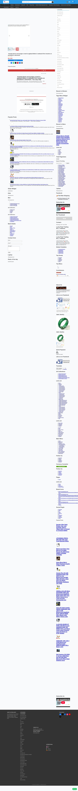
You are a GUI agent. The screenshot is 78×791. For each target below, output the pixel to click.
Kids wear (60, 116)
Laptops (59, 111)
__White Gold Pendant (62, 403)
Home (59, 383)
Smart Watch (59, 82)
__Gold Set (60, 398)
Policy (11, 228)
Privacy (37, 111)
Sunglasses (60, 114)
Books (59, 102)
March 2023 (60, 180)
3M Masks (60, 105)
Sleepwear (60, 100)
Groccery (60, 120)
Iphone (59, 108)
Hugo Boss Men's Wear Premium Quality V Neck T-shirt (20, 140)
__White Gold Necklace (62, 402)
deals (58, 24)
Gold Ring (58, 27)
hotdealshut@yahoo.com (14, 203)
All (57, 17)
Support (11, 235)
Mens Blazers (61, 97)
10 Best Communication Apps (15, 220)
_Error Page (60, 450)
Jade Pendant (59, 40)
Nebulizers (60, 103)
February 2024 (61, 173)
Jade (58, 38)
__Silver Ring (61, 410)
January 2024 (61, 174)
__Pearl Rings (61, 390)
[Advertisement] (17, 15)
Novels (59, 101)
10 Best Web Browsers (14, 219)
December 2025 (61, 166)
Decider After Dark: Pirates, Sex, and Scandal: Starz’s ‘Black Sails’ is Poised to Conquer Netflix (28, 120)
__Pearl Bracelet (61, 386)
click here (37, 68)
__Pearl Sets (60, 391)
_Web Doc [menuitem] (11, 7)
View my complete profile (61, 274)
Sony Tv (59, 121)
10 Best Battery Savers (62, 378)
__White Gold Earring (62, 401)
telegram (60, 461)
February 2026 (61, 165)
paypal (59, 149)
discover (60, 152)
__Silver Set (60, 411)
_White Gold (60, 399)
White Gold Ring (59, 87)
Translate (65, 369)
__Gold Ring (60, 397)
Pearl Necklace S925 (60, 64)
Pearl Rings (59, 71)
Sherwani (60, 99)
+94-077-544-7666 (13, 205)
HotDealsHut (58, 272)
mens (58, 47)
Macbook (60, 109)
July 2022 (60, 186)
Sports (11, 211)
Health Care (12, 209)
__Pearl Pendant (61, 389)
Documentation (61, 452)
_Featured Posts (61, 443)
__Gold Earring (61, 394)
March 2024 (61, 172)
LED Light (58, 45)
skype (59, 261)
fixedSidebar (60, 250)
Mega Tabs (60, 423)
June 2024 (61, 169)
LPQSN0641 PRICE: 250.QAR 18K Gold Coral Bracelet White (21, 126)
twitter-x (59, 472)
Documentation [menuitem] (6, 7)
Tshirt (58, 85)
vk (58, 514)
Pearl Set (58, 73)
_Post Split (60, 449)
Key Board (21, 741)
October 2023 (61, 177)
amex (59, 154)
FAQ (59, 418)
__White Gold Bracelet (62, 400)
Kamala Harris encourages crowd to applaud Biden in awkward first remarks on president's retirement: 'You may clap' (31, 78)
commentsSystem (61, 249)
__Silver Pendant (61, 409)
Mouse (58, 54)
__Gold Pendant (61, 396)
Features (60, 442)
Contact (59, 416)
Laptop (58, 43)
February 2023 (61, 181)
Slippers (59, 107)
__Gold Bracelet (61, 393)
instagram (60, 259)
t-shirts (59, 117)
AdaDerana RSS (59, 15)
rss (58, 511)
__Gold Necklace (61, 395)
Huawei (58, 33)
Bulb (58, 22)
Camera (11, 210)
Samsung (58, 78)
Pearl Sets (58, 75)
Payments (60, 415)
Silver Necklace (59, 80)
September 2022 (62, 184)
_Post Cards (60, 448)
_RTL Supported (61, 451)
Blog (11, 232)
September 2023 (61, 178)
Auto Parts (58, 19)
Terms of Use (41, 111)
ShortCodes (60, 453)
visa (59, 150)
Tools (11, 212)
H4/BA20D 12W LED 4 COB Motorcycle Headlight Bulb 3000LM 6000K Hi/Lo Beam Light (27, 177)
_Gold (59, 392)
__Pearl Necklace (61, 388)
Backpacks (60, 113)
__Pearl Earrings (61, 387)
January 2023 (61, 182)
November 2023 (61, 176)
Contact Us (12, 233)
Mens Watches (61, 112)
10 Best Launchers (13, 217)
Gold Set (58, 29)
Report (59, 427)
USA (48, 746)
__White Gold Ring (62, 404)
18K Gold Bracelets (23, 715)
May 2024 (61, 170)
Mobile (58, 50)
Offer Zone (12, 229)
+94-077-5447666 (13, 204)
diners (59, 153)
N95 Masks (60, 104)
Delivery (59, 414)
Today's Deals (12, 230)
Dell (57, 26)
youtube (59, 459)
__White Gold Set (61, 405)
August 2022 (61, 185)
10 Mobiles (12, 221)
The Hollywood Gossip (23, 776)
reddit (59, 512)
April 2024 (61, 171)
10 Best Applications (14, 216)
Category (60, 384)
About (59, 413)
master (59, 151)
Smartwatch (60, 115)
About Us (12, 234)
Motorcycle (59, 52)
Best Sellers (12, 231)
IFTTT (58, 36)
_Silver (59, 406)
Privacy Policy (61, 417)
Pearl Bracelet (59, 59)
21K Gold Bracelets (60, 13)
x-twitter (59, 258)
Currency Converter (61, 466)
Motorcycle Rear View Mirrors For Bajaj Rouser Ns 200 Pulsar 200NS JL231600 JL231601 (27, 133)
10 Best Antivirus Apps (14, 218)
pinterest (60, 260)
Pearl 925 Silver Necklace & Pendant (63, 57)
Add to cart (15, 60)
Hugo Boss (22, 735)
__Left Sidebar (61, 445)
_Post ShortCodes (61, 444)
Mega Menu (60, 412)
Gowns (59, 98)
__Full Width (60, 447)
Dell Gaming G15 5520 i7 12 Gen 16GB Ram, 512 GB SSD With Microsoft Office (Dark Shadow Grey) (29, 184)
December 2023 (61, 175)
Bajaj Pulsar (59, 20)
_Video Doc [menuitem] (17, 7)
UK (48, 747)
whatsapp (60, 424)
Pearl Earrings (59, 61)
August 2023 (61, 179)
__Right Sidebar (61, 446)
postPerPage (60, 251)
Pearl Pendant (59, 66)
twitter (59, 510)
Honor (58, 31)
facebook (60, 257)
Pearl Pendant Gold (60, 68)
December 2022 (61, 183)
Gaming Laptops (61, 110)
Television (60, 118)
